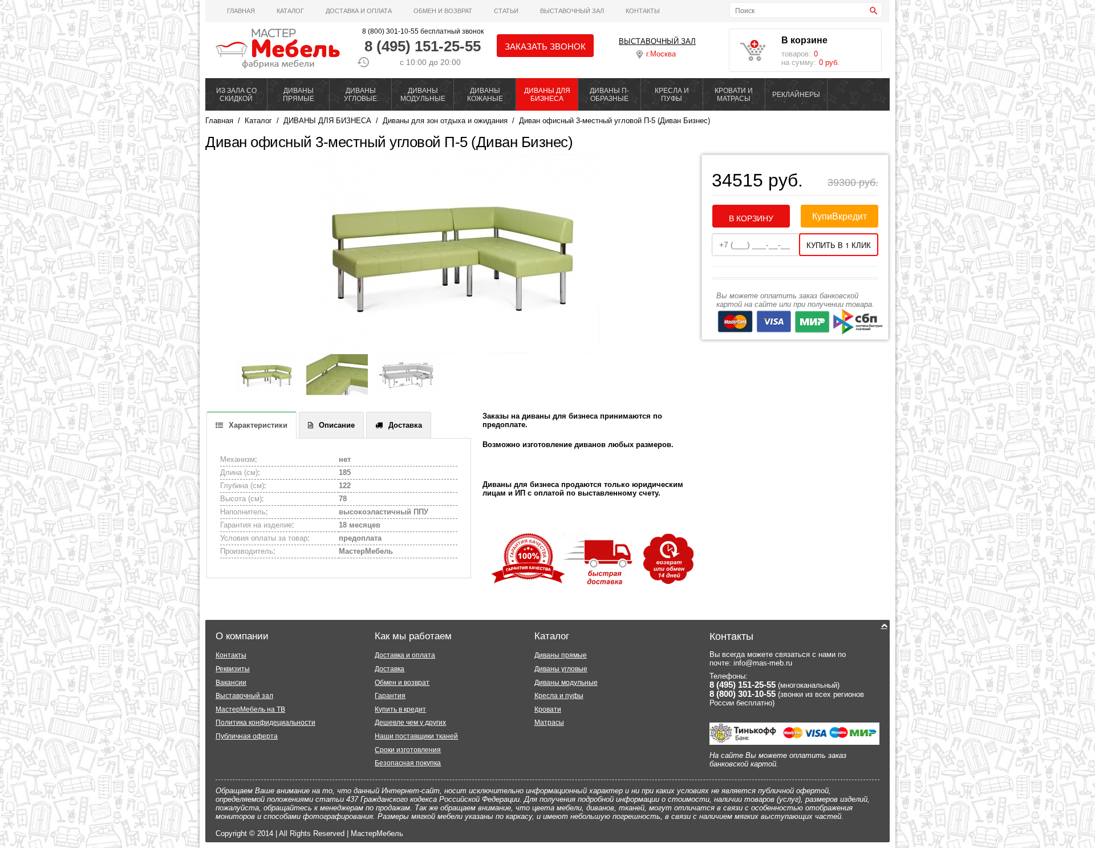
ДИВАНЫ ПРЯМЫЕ (298, 95)
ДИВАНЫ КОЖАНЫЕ (485, 95)
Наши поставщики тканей (416, 736)
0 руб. (829, 62)
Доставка (405, 425)
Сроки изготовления (408, 750)
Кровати (547, 709)
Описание (337, 425)
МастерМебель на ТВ (250, 709)
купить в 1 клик (838, 245)
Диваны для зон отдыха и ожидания (445, 120)
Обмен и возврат (442, 10)
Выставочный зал (244, 696)
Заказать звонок (545, 46)
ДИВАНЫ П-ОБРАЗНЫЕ (609, 95)
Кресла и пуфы (558, 696)
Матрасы (549, 723)
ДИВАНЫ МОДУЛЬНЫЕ (422, 95)
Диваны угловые (560, 669)
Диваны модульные (566, 683)
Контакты (643, 10)
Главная (241, 10)
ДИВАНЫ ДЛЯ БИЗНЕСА (547, 95)
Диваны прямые (560, 655)
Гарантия (390, 696)
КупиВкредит (839, 215)
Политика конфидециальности (265, 723)
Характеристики (258, 425)
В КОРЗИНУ (751, 218)
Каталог (290, 10)
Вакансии (231, 683)
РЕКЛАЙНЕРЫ (796, 95)
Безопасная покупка (408, 763)
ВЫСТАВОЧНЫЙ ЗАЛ (572, 10)
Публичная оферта (247, 736)
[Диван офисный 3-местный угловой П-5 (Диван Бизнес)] (450, 254)
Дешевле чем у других (410, 723)
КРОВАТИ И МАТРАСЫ (734, 95)
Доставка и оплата (359, 10)
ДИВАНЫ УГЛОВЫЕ (360, 95)
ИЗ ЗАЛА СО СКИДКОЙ (236, 95)
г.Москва (661, 54)
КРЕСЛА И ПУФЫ (672, 95)
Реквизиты (233, 669)
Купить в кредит (400, 709)
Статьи (506, 10)
